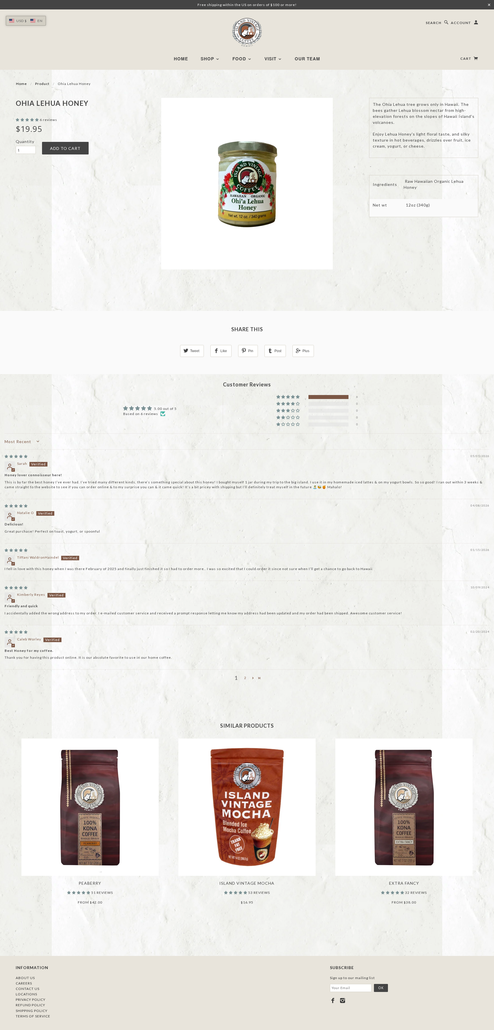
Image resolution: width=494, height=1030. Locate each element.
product (42, 84)
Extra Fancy (404, 883)
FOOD (240, 58)
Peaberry (90, 883)
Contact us (27, 989)
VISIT (271, 58)
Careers (24, 983)
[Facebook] (333, 1000)
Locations (26, 994)
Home (21, 84)
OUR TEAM (307, 58)
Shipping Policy (31, 1011)
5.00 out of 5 (165, 408)
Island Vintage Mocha (246, 883)
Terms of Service (33, 1016)
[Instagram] (343, 1000)
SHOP (208, 58)
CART (466, 58)
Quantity (25, 141)
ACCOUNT (461, 23)
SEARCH (433, 23)
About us (25, 978)
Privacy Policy (30, 999)
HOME (181, 58)
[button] (28, 120)
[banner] (247, 32)
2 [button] (245, 678)
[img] (16, 456)
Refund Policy (30, 1005)
